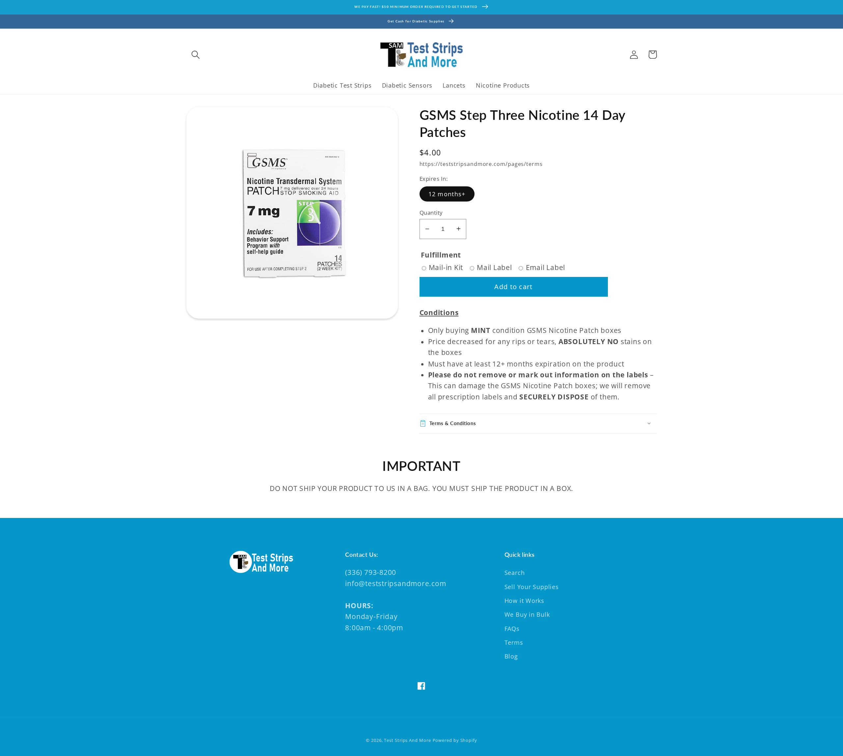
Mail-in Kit (446, 267)
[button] (195, 54)
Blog (511, 656)
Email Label (545, 267)
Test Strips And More (407, 740)
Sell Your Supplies (531, 587)
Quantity (431, 212)
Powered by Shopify (455, 740)
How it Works (524, 601)
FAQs (512, 629)
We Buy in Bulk (527, 614)
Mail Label (494, 267)
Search (514, 573)
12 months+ (447, 194)
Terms (513, 642)
